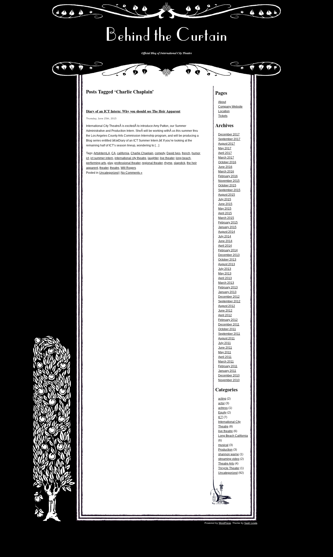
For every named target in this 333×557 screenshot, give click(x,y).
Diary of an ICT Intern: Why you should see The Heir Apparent (133, 111)
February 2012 (228, 320)
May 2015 (224, 208)
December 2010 (229, 375)
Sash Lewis (250, 523)
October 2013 (227, 259)
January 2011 (227, 371)
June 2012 (225, 310)
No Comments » (131, 172)
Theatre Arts (226, 463)
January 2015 (227, 227)
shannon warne (228, 454)
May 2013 (224, 273)
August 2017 (226, 143)
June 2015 (225, 204)
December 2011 (228, 324)
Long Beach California (233, 435)
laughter (153, 158)
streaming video (228, 459)
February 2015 (228, 222)
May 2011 (224, 352)
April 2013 (225, 278)
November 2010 (229, 380)
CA (113, 153)
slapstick (179, 163)
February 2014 (228, 250)
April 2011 (225, 357)
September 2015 (229, 190)
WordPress (225, 523)
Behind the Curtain (166, 34)
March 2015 (226, 218)
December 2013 (229, 255)
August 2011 (226, 338)
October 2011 (227, 329)
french (186, 153)
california (123, 153)
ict (87, 158)
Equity (222, 412)
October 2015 (227, 185)
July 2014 (224, 236)
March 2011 (226, 361)
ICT (220, 417)
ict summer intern (101, 158)
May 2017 (224, 148)
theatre (114, 168)
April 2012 (225, 315)
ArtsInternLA (102, 153)
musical (223, 445)
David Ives (173, 153)
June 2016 (225, 167)
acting (222, 398)
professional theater (127, 163)
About (222, 102)
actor (221, 403)
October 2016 (227, 162)
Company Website (230, 106)
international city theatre (130, 158)
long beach (183, 158)
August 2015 (226, 194)
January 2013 (227, 292)
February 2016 (228, 176)
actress (223, 408)
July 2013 (224, 269)
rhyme (168, 163)
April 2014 (225, 245)
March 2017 (226, 157)
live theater (167, 158)
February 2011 (227, 366)
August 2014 (226, 231)
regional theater (152, 163)
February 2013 (228, 287)
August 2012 (226, 306)
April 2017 (225, 153)
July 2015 (224, 199)
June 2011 (225, 347)
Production (225, 449)
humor (196, 153)
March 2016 (226, 171)
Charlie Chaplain (142, 153)
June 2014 (225, 241)
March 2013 (226, 282)
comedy (160, 153)
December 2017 (229, 134)
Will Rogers (128, 168)
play (110, 163)
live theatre (225, 431)
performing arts (96, 163)
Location (224, 111)
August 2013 (226, 264)
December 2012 (229, 296)
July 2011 (224, 343)
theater (103, 168)
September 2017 (229, 139)
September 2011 (229, 333)
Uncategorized (228, 473)
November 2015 (229, 180)
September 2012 (229, 301)
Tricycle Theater (228, 468)
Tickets (222, 116)
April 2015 (225, 213)
